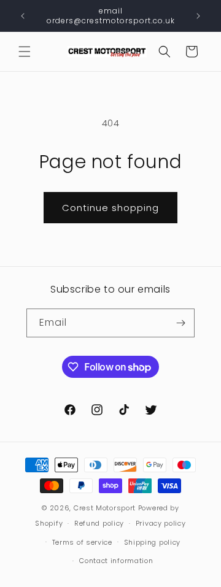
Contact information (116, 561)
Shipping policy (152, 542)
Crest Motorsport (105, 508)
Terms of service (82, 542)
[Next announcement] (198, 15)
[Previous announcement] (22, 15)
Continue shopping (110, 207)
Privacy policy (161, 523)
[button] (24, 51)
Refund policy (99, 523)
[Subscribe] (180, 323)
